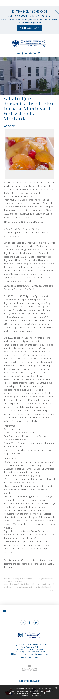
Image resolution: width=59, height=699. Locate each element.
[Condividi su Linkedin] (23, 622)
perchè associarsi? (29, 28)
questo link (35, 691)
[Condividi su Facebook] (29, 622)
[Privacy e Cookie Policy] (29, 657)
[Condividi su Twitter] (36, 622)
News (52, 590)
